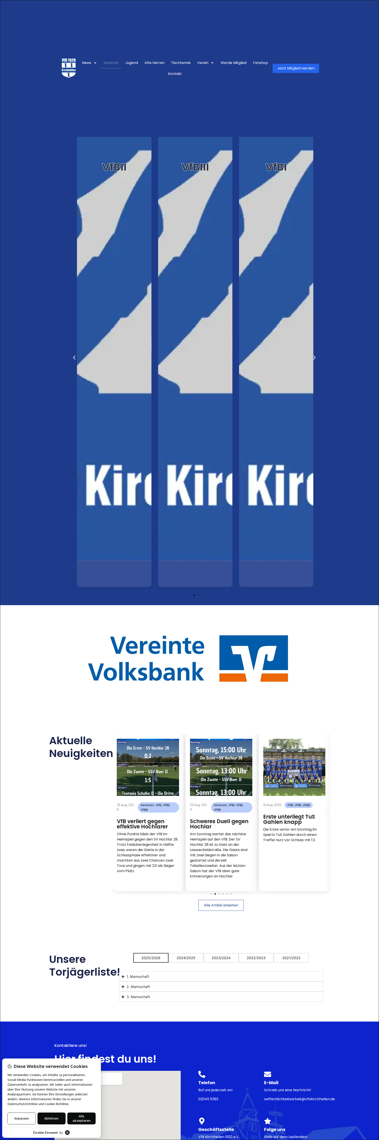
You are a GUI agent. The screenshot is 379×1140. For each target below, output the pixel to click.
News (86, 62)
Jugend (131, 62)
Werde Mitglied (234, 62)
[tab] (150, 958)
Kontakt (175, 73)
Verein (202, 62)
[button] (74, 357)
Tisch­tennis (181, 62)
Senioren (111, 62)
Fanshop (260, 62)
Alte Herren (154, 62)
